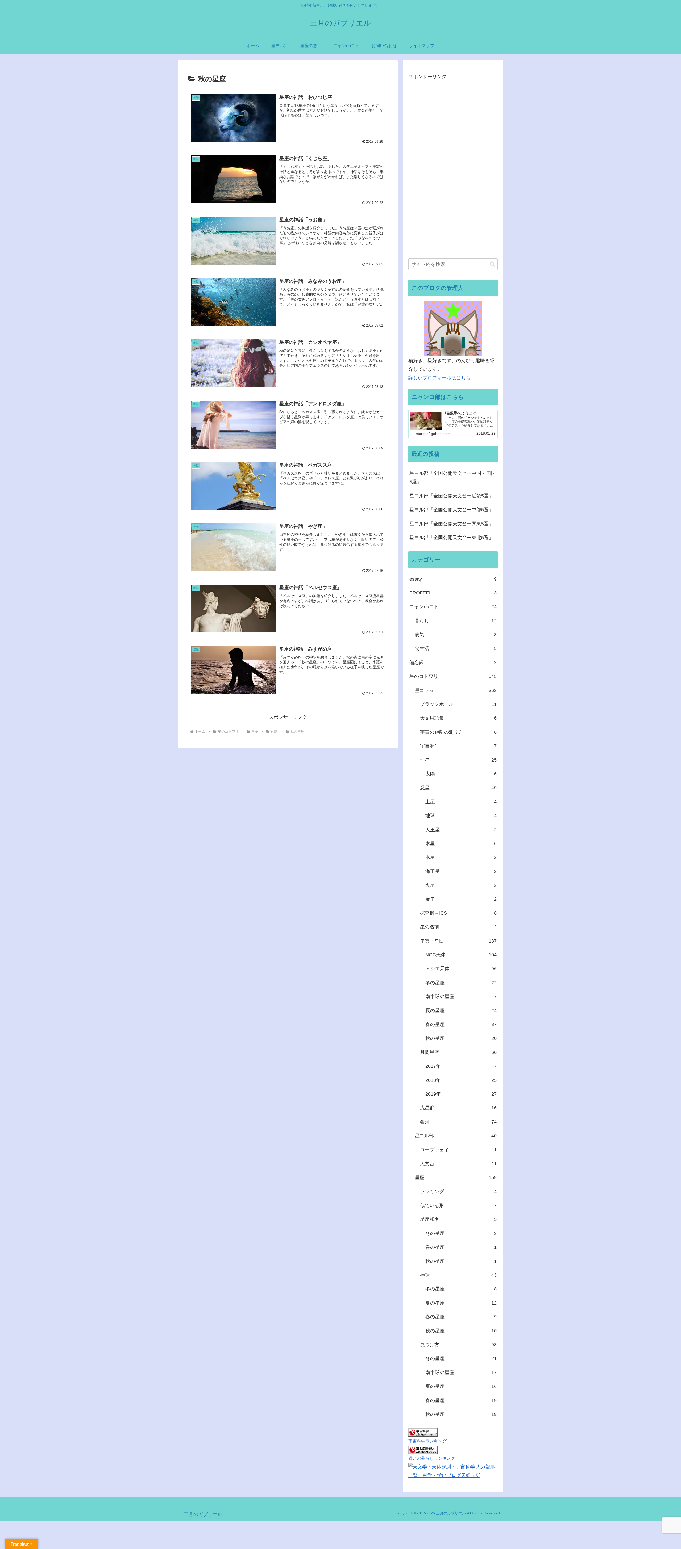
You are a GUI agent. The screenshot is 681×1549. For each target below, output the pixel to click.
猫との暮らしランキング (431, 1458)
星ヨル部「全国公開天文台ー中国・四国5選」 (452, 477)
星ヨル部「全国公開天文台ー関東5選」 (451, 523)
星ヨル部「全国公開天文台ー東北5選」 (451, 537)
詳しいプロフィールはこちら (439, 378)
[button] (492, 264)
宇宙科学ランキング (427, 1440)
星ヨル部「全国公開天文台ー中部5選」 (451, 509)
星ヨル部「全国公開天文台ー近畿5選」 (451, 496)
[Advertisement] (448, 169)
